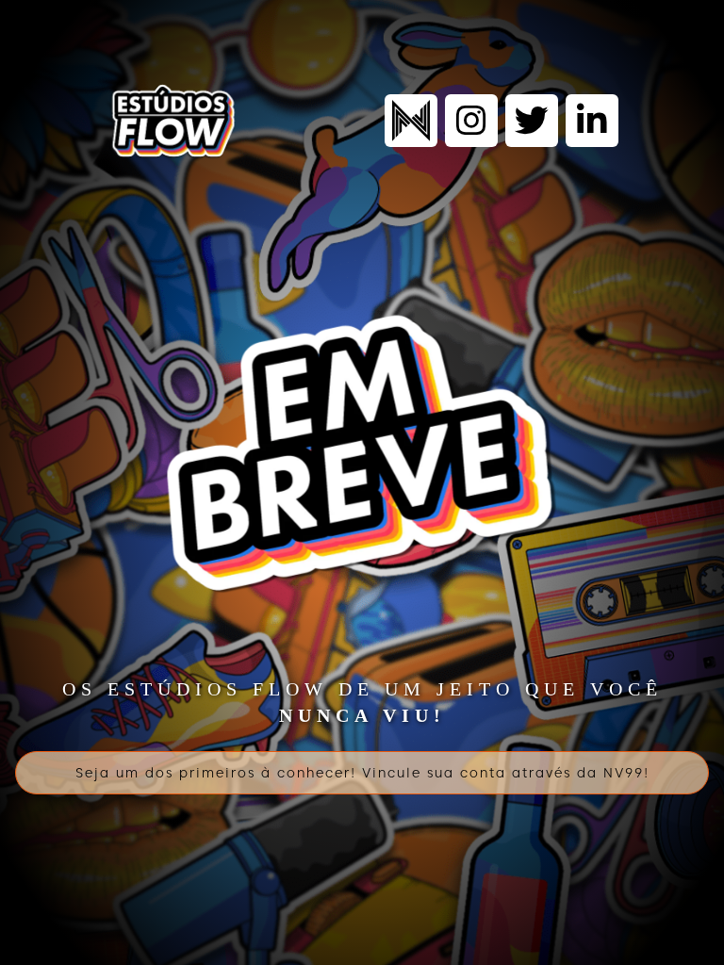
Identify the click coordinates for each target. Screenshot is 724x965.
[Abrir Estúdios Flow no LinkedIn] (592, 120)
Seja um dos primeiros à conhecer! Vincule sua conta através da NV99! (362, 772)
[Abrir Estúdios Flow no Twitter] (532, 120)
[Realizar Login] (411, 120)
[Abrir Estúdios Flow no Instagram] (471, 120)
